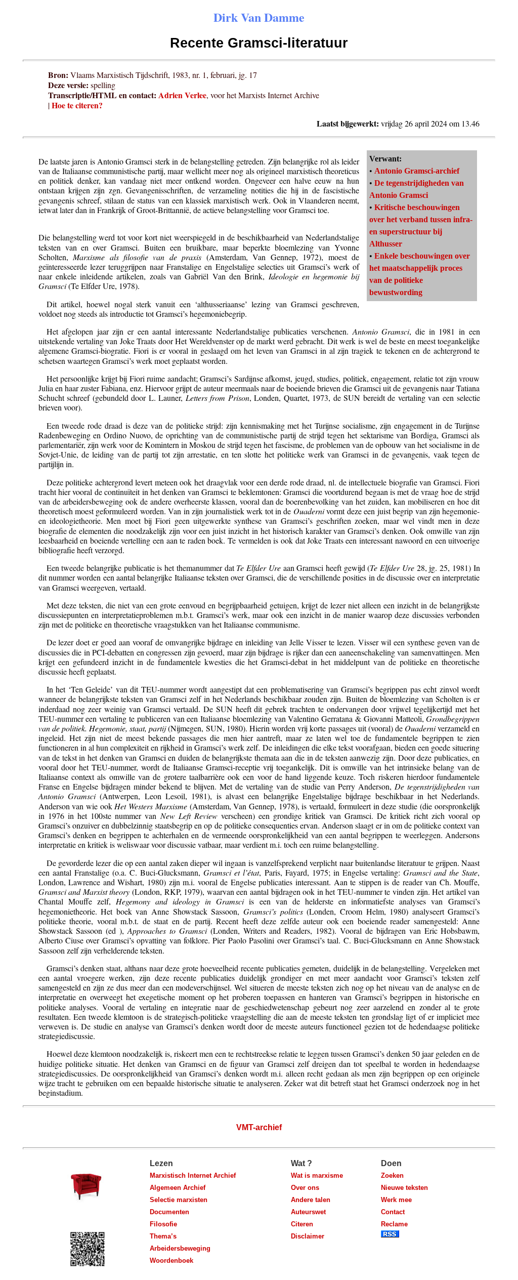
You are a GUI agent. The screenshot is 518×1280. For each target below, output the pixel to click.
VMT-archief (259, 1127)
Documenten (169, 1212)
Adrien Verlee (182, 95)
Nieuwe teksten (404, 1187)
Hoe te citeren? (77, 105)
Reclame (394, 1224)
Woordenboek (171, 1260)
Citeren (302, 1224)
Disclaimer (307, 1236)
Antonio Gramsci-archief (416, 171)
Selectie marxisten (178, 1200)
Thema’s (163, 1236)
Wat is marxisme (317, 1175)
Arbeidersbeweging (180, 1248)
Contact (393, 1212)
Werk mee (396, 1200)
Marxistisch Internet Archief (193, 1175)
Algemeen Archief (177, 1187)
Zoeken (392, 1175)
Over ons (305, 1187)
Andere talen (310, 1200)
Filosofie (163, 1224)
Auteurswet (308, 1212)
